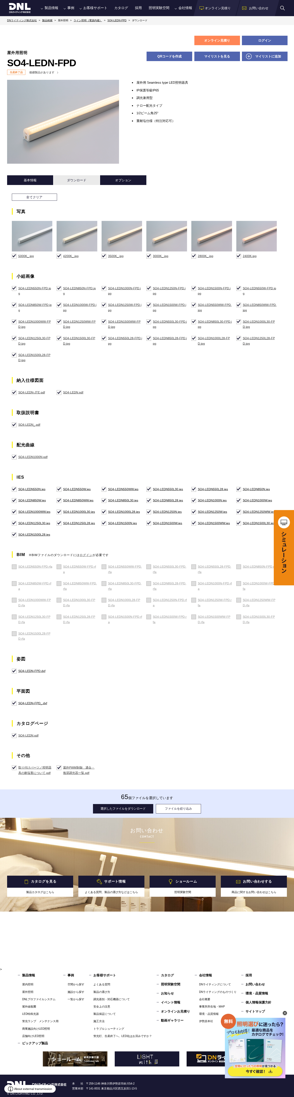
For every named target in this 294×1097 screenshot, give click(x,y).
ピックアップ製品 (35, 1043)
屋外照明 (27, 992)
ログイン (264, 40)
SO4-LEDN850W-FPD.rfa (34, 586)
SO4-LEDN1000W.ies (257, 500)
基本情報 (30, 180)
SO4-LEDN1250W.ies (212, 511)
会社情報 (185, 8)
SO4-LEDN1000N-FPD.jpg (124, 291)
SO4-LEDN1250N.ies (167, 511)
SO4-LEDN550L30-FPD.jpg (170, 324)
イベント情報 (170, 1002)
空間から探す (76, 984)
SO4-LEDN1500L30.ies (259, 523)
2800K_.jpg (205, 256)
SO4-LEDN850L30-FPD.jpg (215, 324)
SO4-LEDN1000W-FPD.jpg (79, 307)
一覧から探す (76, 999)
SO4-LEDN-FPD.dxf (31, 671)
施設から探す (76, 992)
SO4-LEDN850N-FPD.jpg (79, 291)
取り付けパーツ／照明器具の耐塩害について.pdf (34, 770)
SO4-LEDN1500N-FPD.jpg (214, 291)
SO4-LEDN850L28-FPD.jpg (170, 340)
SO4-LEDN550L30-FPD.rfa (169, 569)
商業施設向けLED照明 (36, 1028)
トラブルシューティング (108, 1028)
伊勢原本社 (206, 1021)
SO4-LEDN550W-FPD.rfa (79, 569)
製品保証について (104, 1013)
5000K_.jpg (26, 256)
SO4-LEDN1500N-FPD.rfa (125, 619)
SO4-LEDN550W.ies (77, 489)
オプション (123, 180)
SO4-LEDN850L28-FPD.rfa (169, 586)
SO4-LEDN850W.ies (32, 500)
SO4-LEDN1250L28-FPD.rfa (79, 619)
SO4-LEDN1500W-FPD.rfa (170, 619)
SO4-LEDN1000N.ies (212, 500)
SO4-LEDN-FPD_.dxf (32, 703)
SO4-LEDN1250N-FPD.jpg (169, 291)
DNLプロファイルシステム (39, 999)
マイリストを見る (217, 56)
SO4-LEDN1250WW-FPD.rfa (259, 602)
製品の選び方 (101, 992)
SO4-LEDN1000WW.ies (34, 511)
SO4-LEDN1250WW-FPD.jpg (79, 324)
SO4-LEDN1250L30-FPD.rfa (34, 619)
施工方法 (99, 1021)
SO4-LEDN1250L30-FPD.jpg (34, 340)
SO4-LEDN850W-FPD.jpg (35, 307)
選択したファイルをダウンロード (123, 808)
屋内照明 (27, 984)
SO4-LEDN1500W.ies (167, 523)
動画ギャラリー (172, 1020)
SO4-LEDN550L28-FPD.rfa (214, 569)
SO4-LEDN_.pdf (29, 424)
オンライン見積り (217, 40)
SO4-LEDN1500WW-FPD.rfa (214, 619)
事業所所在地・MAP (212, 1006)
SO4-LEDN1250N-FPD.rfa (170, 602)
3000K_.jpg (160, 256)
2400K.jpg (250, 256)
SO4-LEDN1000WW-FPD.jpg (34, 324)
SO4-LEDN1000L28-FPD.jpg (214, 340)
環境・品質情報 (209, 1013)
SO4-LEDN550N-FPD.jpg (34, 291)
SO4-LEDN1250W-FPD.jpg (124, 307)
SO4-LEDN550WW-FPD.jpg (215, 307)
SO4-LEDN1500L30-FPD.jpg (79, 340)
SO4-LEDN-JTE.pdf (31, 392)
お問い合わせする (257, 881)
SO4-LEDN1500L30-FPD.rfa (259, 619)
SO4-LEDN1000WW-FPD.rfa (34, 602)
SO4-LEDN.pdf (73, 392)
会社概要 (204, 999)
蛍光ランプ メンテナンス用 (40, 1021)
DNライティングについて (215, 984)
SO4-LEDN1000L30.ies (79, 511)
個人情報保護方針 (258, 1002)
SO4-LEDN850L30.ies (123, 500)
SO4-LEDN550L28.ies (213, 489)
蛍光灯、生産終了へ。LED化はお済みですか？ (122, 1036)
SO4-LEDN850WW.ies (78, 500)
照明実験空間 (159, 8)
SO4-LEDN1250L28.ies (79, 523)
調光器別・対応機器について (111, 999)
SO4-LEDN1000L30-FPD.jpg (259, 324)
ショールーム (186, 881)
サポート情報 (115, 881)
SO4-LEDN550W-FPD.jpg (259, 291)
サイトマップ (255, 1011)
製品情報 (51, 8)
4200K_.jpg (71, 256)
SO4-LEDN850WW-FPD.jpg (260, 307)
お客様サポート (95, 8)
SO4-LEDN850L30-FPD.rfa (124, 586)
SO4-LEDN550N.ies (31, 489)
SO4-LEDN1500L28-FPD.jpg (34, 357)
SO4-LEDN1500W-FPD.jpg (169, 307)
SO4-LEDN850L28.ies (168, 500)
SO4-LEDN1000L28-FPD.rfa (124, 602)
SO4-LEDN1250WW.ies (259, 511)
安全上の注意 (101, 1006)
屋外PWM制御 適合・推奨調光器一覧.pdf (78, 770)
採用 (138, 8)
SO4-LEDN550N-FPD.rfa (35, 566)
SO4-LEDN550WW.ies (123, 489)
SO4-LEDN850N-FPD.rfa (260, 566)
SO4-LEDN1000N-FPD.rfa (215, 586)
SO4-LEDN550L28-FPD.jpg (125, 340)
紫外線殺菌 (29, 1006)
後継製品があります (41, 72)
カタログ (121, 8)
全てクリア (34, 197)
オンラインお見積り (175, 1011)
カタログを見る (43, 881)
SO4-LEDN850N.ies (256, 489)
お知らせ (167, 993)
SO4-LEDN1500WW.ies (214, 523)
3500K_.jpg (116, 256)
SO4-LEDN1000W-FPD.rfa (260, 586)
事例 (70, 8)
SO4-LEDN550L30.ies (168, 489)
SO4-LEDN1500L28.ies (34, 534)
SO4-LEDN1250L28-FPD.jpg (259, 340)
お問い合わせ (255, 984)
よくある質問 (101, 984)
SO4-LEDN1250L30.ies (34, 523)
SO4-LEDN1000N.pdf (33, 457)
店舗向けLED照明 (33, 1036)
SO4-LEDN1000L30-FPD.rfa (79, 602)
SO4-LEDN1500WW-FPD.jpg (124, 324)
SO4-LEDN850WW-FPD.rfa (80, 586)
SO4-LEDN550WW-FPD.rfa (125, 569)
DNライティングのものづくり (218, 992)
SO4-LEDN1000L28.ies (124, 511)
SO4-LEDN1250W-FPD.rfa (215, 602)
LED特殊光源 (30, 1013)
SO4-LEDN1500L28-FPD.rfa (34, 636)
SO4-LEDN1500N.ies (122, 523)
